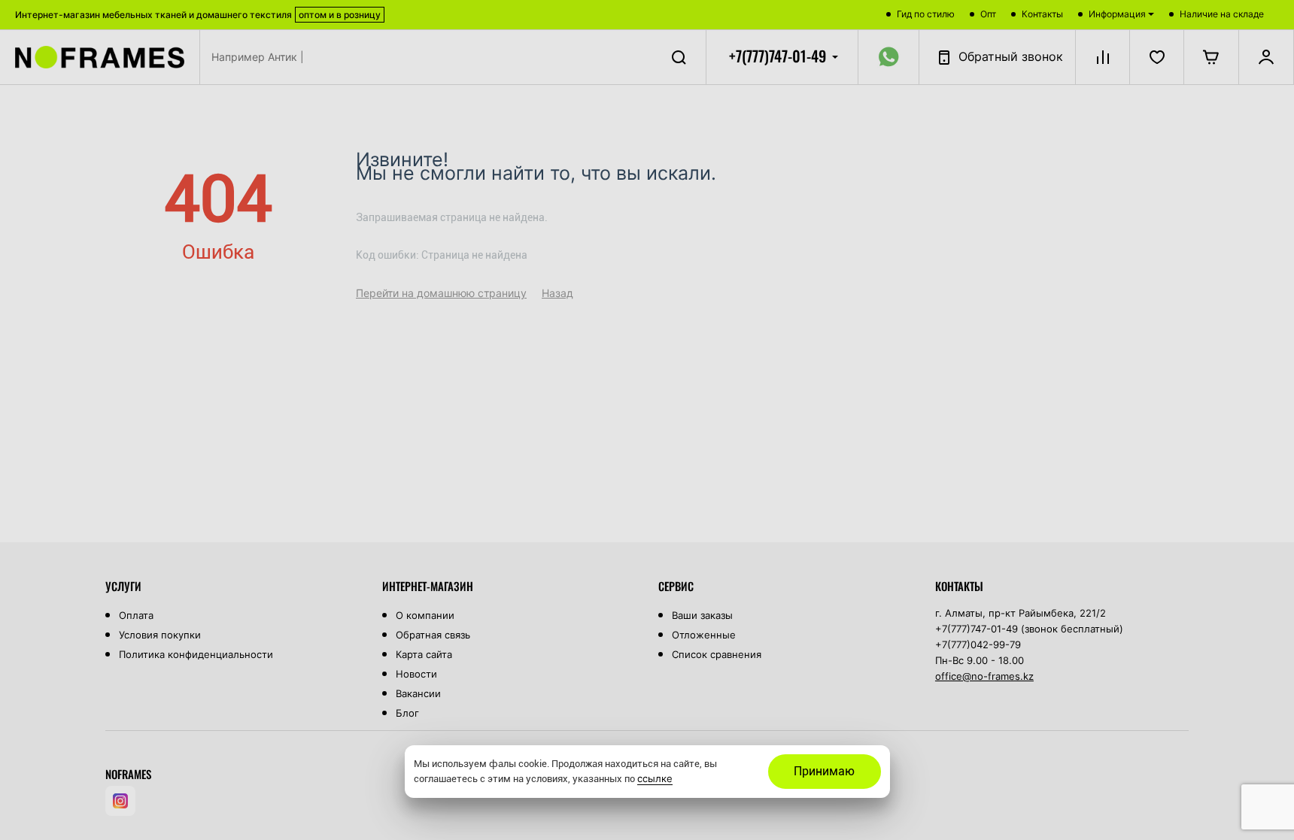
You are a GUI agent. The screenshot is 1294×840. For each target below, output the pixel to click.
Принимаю (824, 771)
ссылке (655, 778)
